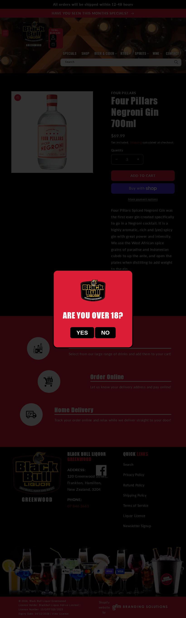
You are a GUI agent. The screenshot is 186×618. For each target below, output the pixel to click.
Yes (82, 332)
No (105, 332)
